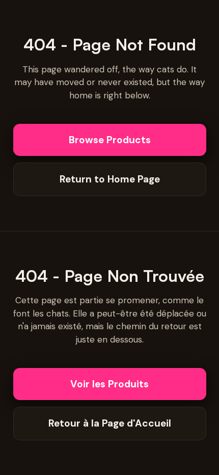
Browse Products (110, 140)
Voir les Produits (109, 384)
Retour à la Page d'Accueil (109, 423)
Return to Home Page (110, 179)
